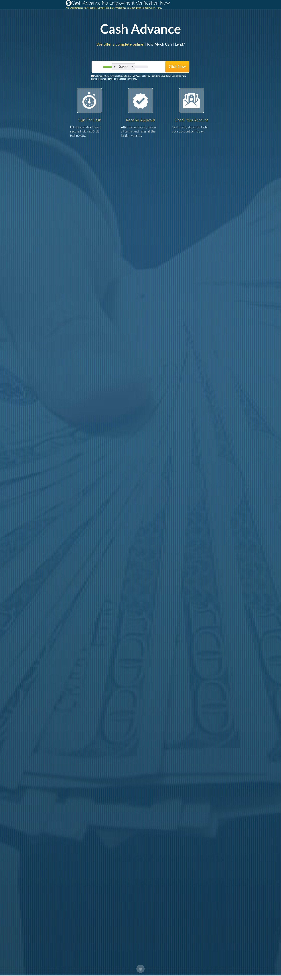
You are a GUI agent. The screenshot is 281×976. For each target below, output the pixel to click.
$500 (123, 67)
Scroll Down (140, 969)
